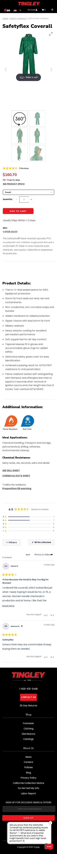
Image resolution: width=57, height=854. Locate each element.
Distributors (28, 734)
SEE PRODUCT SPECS (14, 183)
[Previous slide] (6, 69)
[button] (16, 168)
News (28, 757)
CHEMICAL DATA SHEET (16, 475)
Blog (28, 772)
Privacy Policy (28, 777)
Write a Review (44, 543)
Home (5, 18)
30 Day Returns (28, 705)
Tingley (36, 847)
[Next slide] (51, 69)
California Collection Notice (28, 783)
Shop (28, 714)
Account (32, 10)
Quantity (7, 199)
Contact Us (28, 697)
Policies (28, 767)
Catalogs (28, 739)
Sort (28, 554)
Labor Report (28, 793)
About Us (28, 748)
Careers (28, 762)
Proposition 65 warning (17, 488)
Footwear (28, 723)
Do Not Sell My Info (28, 788)
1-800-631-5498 (28, 689)
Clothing (28, 728)
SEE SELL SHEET (11, 470)
